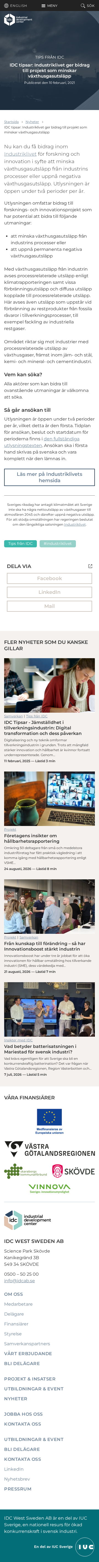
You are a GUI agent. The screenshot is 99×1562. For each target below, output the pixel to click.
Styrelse (13, 1333)
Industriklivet (20, 154)
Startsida (11, 122)
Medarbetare (18, 1304)
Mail (49, 606)
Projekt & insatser (30, 1379)
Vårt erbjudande (28, 1353)
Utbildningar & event (34, 1388)
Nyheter (32, 122)
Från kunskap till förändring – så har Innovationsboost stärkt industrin (49, 906)
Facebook (49, 578)
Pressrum (17, 1489)
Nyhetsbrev (17, 1479)
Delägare (14, 1314)
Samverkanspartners (27, 1343)
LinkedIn (49, 592)
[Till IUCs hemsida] (64, 1546)
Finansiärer (16, 1324)
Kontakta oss (22, 1424)
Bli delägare (22, 1363)
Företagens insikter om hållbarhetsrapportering (49, 799)
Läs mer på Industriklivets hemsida (49, 477)
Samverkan (13, 716)
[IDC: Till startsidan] (18, 20)
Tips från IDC (49, 57)
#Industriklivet (58, 543)
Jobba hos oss (23, 1414)
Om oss (13, 1294)
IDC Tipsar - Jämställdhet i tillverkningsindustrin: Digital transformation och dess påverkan (49, 685)
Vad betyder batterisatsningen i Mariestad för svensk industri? (49, 1009)
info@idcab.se (19, 1280)
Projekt (10, 829)
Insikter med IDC (18, 1040)
